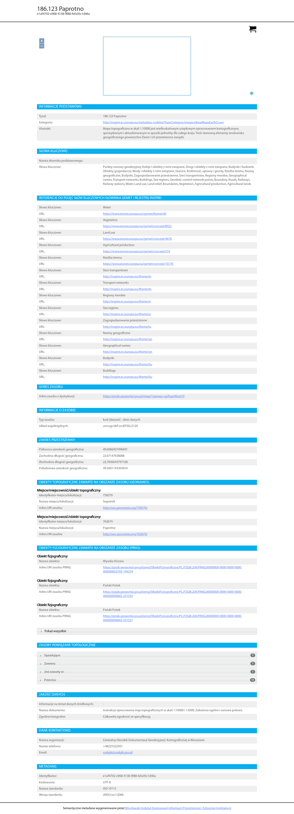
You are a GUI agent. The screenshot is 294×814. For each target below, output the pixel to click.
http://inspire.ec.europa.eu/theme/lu (127, 327)
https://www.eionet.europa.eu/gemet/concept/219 (136, 251)
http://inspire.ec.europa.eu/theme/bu (127, 364)
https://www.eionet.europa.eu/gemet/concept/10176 (138, 264)
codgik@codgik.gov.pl (118, 752)
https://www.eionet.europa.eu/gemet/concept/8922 (137, 226)
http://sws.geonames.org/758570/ (125, 508)
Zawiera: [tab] (148, 663)
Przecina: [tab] (149, 680)
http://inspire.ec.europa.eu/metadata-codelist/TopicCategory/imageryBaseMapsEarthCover (163, 122)
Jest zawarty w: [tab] (148, 672)
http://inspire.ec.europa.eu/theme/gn (127, 339)
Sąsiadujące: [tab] (148, 655)
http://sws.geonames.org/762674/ (125, 534)
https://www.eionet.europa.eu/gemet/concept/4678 (137, 239)
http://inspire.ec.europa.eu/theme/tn (127, 276)
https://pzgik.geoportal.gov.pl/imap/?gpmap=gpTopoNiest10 (143, 396)
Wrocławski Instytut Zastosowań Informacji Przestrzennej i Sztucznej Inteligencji (178, 808)
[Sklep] (252, 29)
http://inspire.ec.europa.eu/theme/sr (127, 301)
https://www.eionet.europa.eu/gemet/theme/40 (134, 214)
